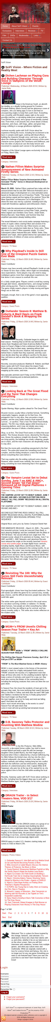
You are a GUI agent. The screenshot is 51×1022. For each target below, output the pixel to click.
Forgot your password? (15, 999)
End (9, 917)
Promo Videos (15, 855)
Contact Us (7, 40)
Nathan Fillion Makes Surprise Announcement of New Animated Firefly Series (22, 169)
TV (42, 31)
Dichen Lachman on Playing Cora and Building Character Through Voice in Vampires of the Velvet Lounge (25, 79)
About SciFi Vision (19, 26)
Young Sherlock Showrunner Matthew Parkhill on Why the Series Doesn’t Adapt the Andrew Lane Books (27, 870)
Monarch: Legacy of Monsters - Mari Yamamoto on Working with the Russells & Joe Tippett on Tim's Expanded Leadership (26, 893)
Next (4, 917)
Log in (5, 992)
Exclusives (7, 31)
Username (5, 974)
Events (35, 26)
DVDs (12, 35)
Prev (10, 913)
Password (4, 979)
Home (5, 26)
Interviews (20, 31)
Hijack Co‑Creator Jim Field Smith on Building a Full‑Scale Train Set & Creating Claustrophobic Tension (26, 875)
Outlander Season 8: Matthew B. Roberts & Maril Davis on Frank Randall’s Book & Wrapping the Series (24, 315)
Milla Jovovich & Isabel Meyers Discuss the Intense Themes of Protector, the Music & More (26, 866)
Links (36, 35)
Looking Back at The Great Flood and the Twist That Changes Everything (24, 394)
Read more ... (8, 157)
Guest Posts (14, 306)
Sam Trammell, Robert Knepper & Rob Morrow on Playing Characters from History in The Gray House (26, 903)
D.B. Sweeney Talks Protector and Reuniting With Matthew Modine (25, 723)
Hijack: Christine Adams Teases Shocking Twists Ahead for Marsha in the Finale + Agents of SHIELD (25, 879)
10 (43, 913)
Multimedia (23, 35)
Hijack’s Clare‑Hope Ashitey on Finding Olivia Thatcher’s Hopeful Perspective (23, 883)
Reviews (31, 31)
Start (4, 913)
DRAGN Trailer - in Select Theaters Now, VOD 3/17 (19, 797)
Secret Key (5, 984)
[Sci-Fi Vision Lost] (25, 926)
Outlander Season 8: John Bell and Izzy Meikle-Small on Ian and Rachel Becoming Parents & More (27, 861)
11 (47, 913)
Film (4, 35)
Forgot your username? (16, 997)
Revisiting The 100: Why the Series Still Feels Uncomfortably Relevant (22, 576)
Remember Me (6, 989)
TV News (13, 246)
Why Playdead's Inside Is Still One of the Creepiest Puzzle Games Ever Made (24, 253)
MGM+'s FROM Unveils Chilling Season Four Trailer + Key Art (23, 628)
